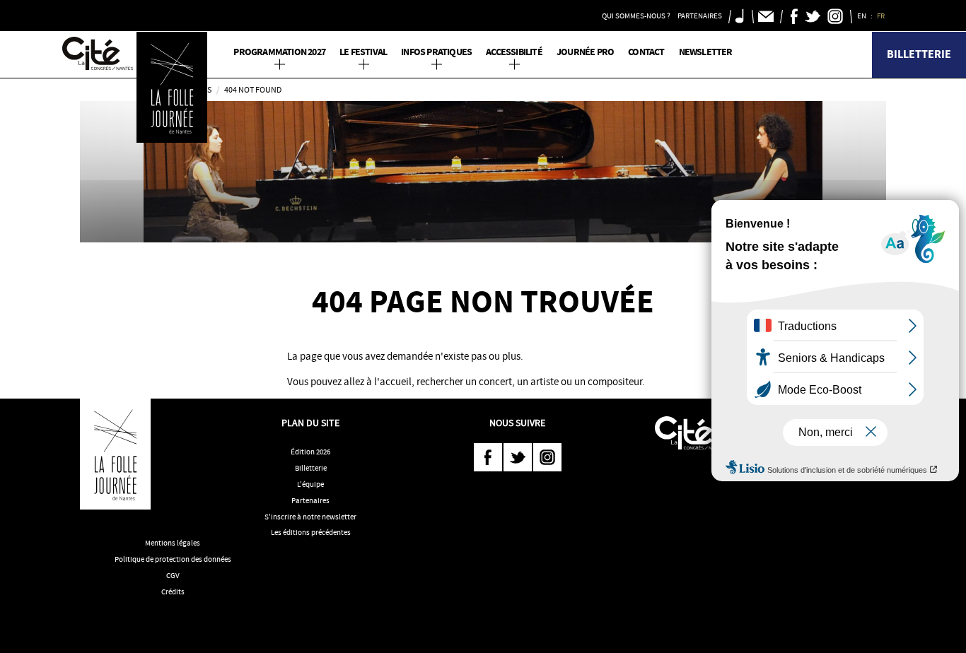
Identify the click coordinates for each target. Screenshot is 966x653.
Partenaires (310, 500)
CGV (173, 575)
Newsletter (706, 52)
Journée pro (585, 52)
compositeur (615, 382)
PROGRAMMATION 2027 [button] (279, 52)
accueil (396, 382)
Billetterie (919, 54)
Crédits (173, 591)
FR (881, 15)
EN (862, 15)
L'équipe (310, 484)
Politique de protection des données (173, 559)
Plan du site (310, 422)
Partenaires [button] (699, 15)
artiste (544, 382)
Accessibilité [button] (514, 52)
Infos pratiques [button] (436, 52)
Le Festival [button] (363, 52)
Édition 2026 (310, 452)
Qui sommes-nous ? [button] (636, 15)
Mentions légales (172, 543)
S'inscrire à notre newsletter (310, 517)
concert (495, 382)
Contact (646, 52)
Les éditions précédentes (311, 532)
